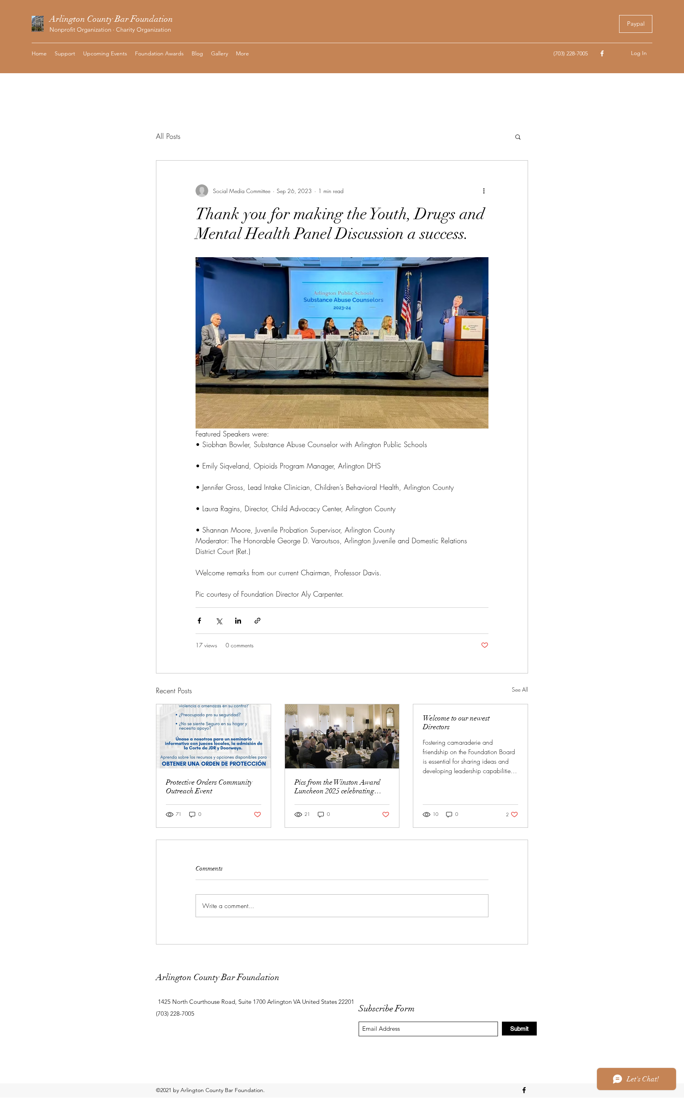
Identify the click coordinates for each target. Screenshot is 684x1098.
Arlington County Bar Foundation (111, 18)
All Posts (168, 136)
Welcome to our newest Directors (456, 722)
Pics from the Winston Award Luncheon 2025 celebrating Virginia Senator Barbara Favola (337, 786)
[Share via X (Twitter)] (218, 620)
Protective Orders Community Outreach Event (209, 786)
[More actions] (483, 190)
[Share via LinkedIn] (238, 620)
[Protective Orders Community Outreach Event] (213, 736)
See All (520, 689)
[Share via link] (257, 620)
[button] (518, 136)
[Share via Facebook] (199, 620)
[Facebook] (602, 53)
